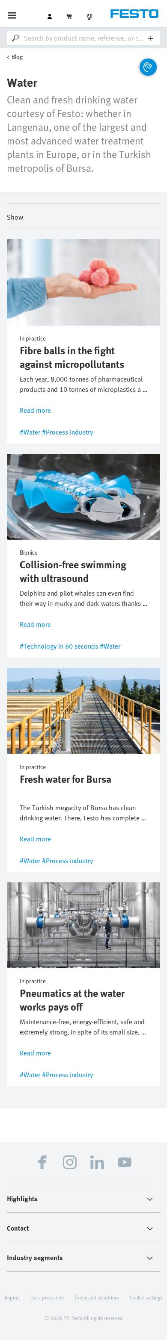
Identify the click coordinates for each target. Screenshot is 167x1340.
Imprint (12, 1297)
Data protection (47, 1297)
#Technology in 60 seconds (59, 646)
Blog (17, 56)
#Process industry (67, 432)
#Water (30, 432)
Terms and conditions (96, 1297)
